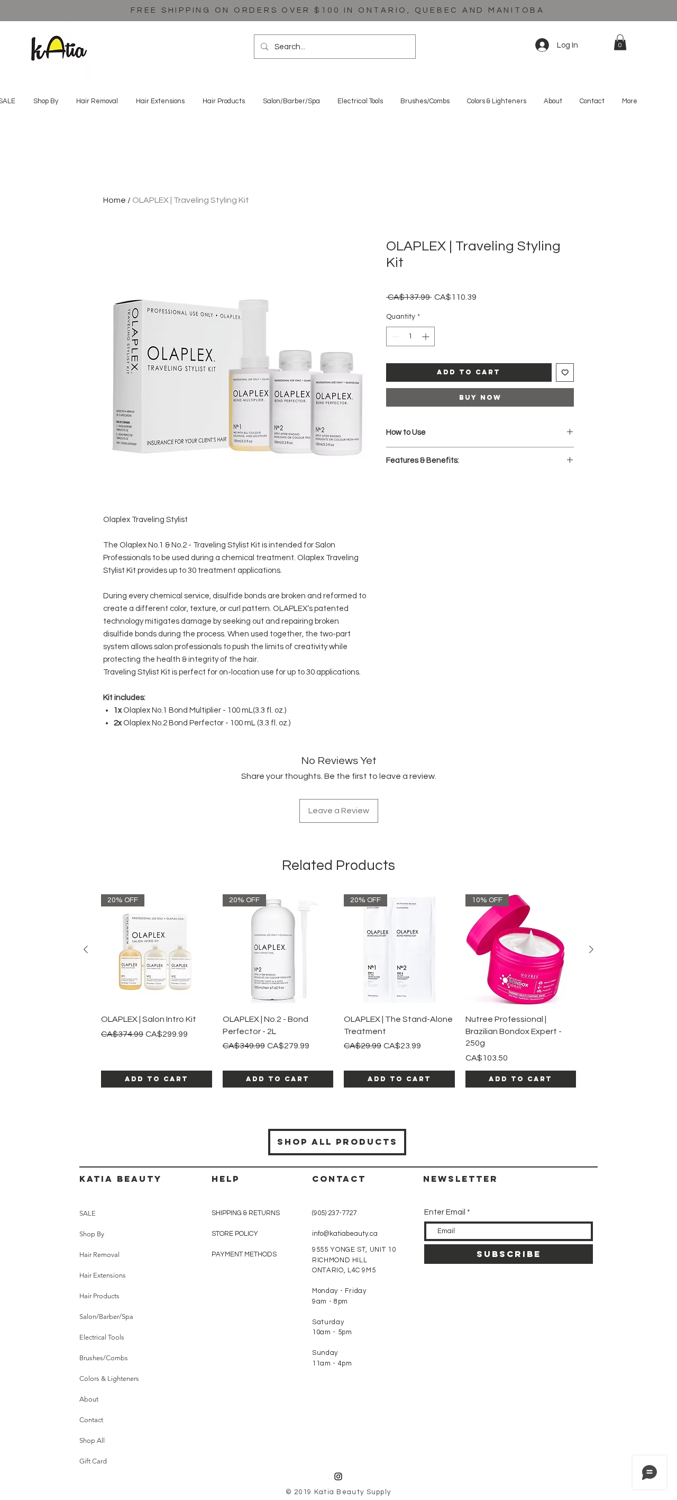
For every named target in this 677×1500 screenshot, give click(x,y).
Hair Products (99, 1296)
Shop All (92, 1440)
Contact (91, 1420)
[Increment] (426, 336)
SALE (87, 1213)
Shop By (91, 1234)
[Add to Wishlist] (565, 372)
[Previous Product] (85, 949)
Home (114, 200)
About (88, 1399)
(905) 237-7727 (334, 1213)
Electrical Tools (101, 1337)
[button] (620, 42)
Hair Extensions (102, 1275)
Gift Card (93, 1461)
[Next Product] (591, 949)
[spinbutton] (410, 336)
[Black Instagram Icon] (338, 1476)
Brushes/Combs (103, 1358)
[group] (338, 991)
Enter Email (444, 1212)
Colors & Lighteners (109, 1378)
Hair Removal (99, 1255)
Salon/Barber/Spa (106, 1317)
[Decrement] (394, 336)
